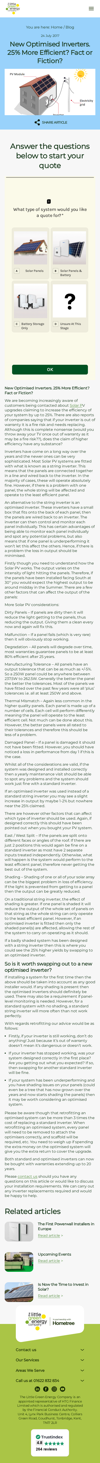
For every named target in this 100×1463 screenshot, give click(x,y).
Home (57, 27)
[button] (50, 1443)
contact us (27, 1176)
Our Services (27, 1360)
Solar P (76, 405)
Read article (49, 1235)
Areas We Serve (30, 1370)
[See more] (19, 1231)
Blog (70, 27)
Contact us (26, 1350)
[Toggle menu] (91, 8)
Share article (54, 122)
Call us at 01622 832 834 (37, 1380)
